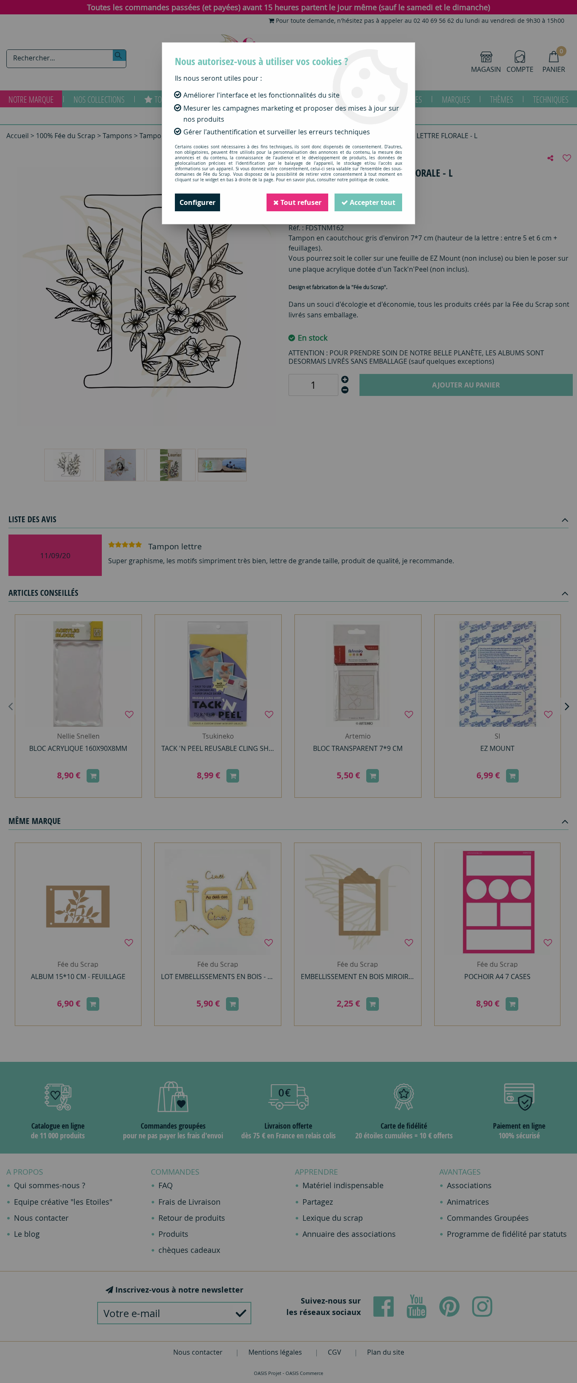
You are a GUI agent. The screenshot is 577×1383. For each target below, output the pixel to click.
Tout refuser (300, 202)
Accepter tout (371, 202)
